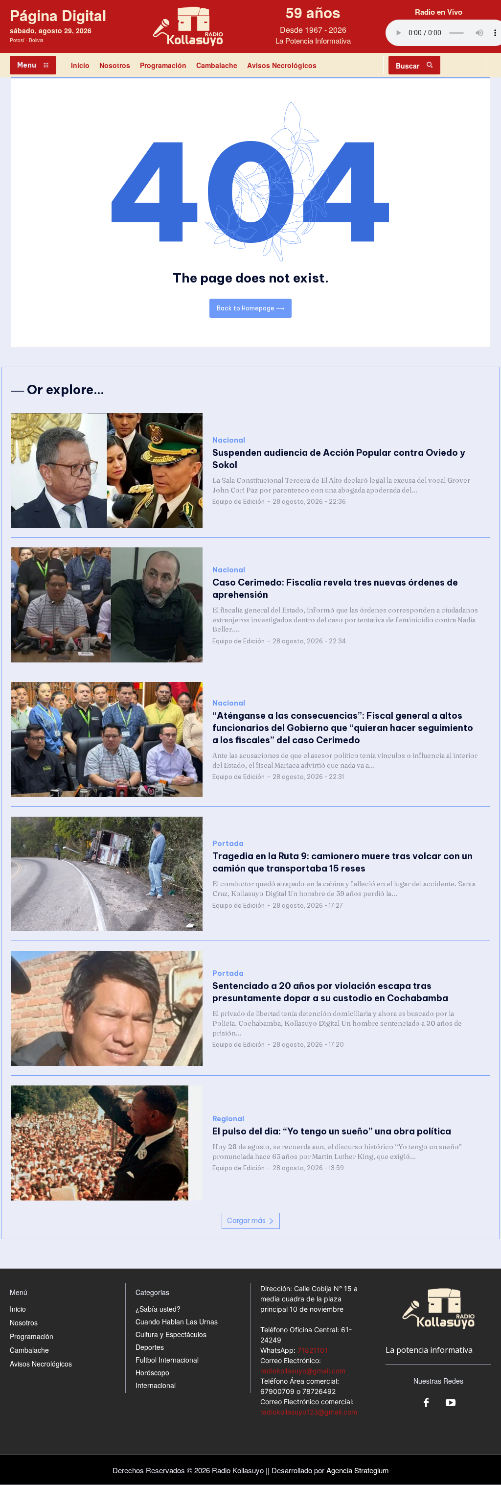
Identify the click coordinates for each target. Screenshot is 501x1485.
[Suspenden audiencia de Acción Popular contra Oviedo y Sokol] (107, 470)
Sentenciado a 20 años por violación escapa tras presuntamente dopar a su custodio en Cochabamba (330, 992)
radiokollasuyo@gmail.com (302, 1371)
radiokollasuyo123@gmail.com (308, 1412)
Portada (228, 844)
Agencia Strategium (357, 1470)
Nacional (228, 440)
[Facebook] (426, 1403)
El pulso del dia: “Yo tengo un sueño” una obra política (331, 1131)
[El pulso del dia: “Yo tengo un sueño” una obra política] (107, 1143)
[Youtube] (450, 1403)
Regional (228, 1119)
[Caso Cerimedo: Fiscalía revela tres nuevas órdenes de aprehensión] (107, 604)
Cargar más (246, 1220)
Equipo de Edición (238, 501)
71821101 (312, 1350)
